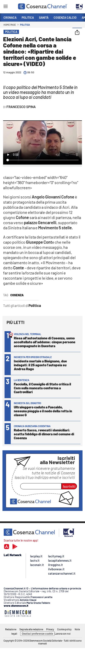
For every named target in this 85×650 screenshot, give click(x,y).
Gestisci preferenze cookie (37, 633)
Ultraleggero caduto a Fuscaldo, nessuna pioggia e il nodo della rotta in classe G (43, 411)
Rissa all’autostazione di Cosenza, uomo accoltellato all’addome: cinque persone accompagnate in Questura (44, 342)
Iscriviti (69, 486)
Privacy (50, 629)
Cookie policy (64, 629)
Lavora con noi (63, 633)
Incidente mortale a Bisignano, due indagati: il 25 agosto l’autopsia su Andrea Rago (40, 365)
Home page (10, 24)
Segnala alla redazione (31, 629)
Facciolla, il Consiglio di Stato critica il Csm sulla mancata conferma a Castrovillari (42, 388)
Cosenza (17, 295)
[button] (77, 33)
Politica (25, 24)
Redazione (10, 629)
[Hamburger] (5, 7)
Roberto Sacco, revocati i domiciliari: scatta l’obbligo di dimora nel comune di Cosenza (44, 434)
